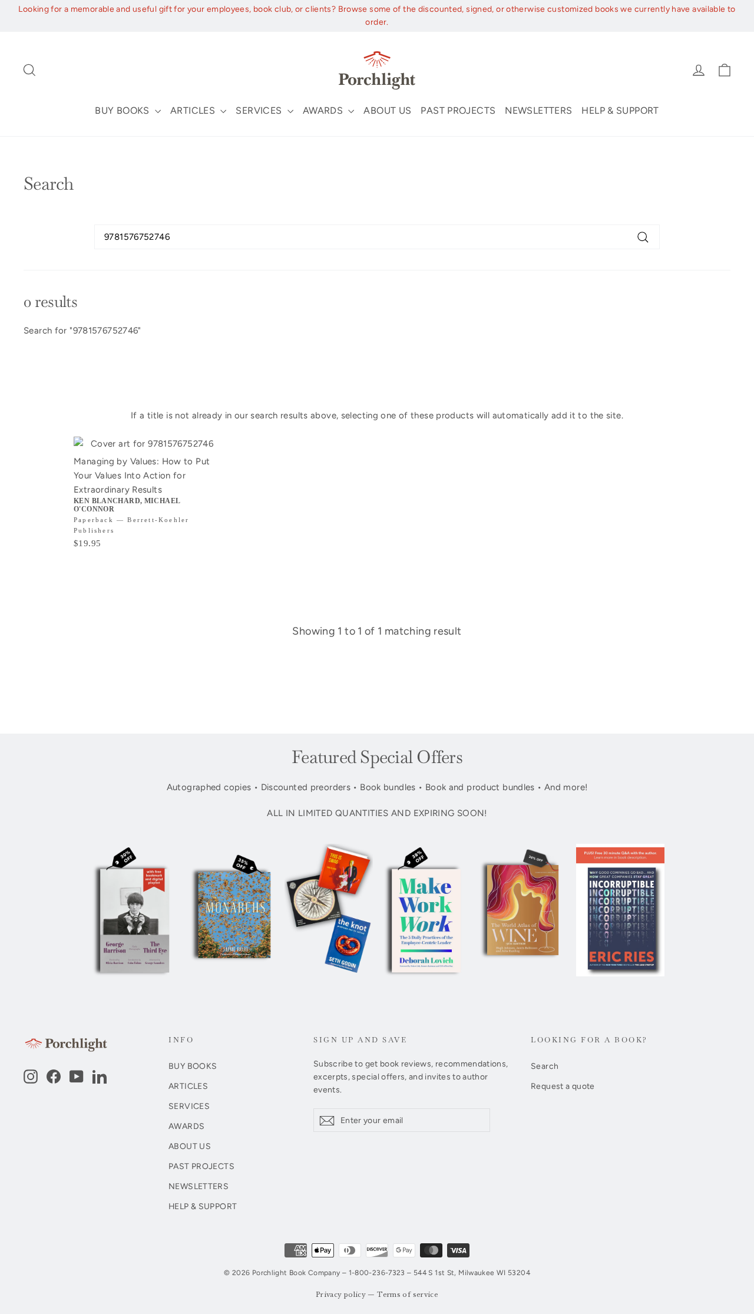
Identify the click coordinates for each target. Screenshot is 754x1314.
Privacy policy (341, 1295)
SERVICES (260, 110)
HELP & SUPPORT (620, 110)
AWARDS (324, 110)
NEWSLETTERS (538, 110)
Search (544, 1066)
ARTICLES (193, 110)
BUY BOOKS (123, 110)
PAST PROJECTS (458, 110)
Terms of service (407, 1295)
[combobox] (377, 236)
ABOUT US (387, 110)
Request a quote (563, 1086)
